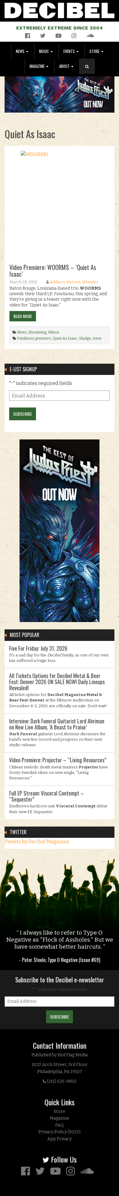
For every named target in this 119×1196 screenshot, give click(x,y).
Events (69, 51)
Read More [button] (22, 316)
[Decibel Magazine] (59, 9)
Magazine (37, 66)
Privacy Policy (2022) (59, 1132)
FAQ (59, 1125)
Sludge (85, 338)
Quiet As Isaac (65, 338)
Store (94, 51)
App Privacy (59, 1139)
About (64, 66)
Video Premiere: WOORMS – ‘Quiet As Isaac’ (52, 270)
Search (89, 72)
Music (44, 51)
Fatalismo (25, 338)
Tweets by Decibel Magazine (37, 842)
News (20, 51)
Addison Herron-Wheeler (74, 282)
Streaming (37, 332)
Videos (53, 332)
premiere (43, 338)
